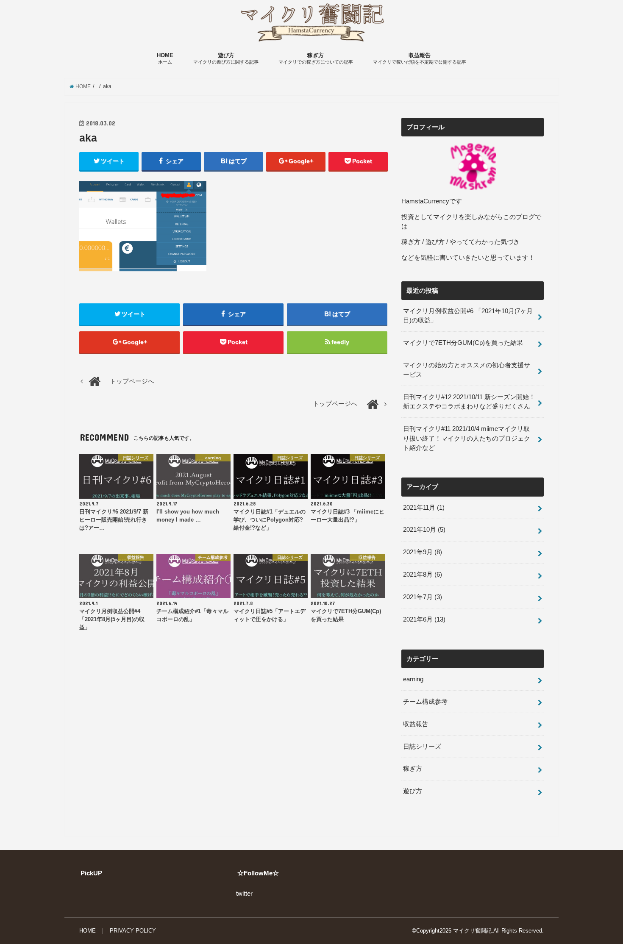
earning (413, 679)
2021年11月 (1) (424, 507)
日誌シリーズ (422, 746)
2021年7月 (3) (422, 597)
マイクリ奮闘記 (472, 930)
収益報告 (419, 58)
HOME (165, 58)
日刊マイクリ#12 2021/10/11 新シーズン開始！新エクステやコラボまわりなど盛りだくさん (469, 402)
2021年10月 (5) (424, 529)
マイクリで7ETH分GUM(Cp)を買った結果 (463, 342)
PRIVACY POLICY (133, 930)
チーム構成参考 (425, 701)
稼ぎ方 (315, 58)
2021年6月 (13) (424, 619)
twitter (244, 893)
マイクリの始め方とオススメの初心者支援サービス (466, 370)
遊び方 (226, 58)
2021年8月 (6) (422, 574)
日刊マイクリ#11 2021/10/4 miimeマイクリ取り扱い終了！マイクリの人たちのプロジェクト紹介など (466, 438)
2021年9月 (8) (422, 552)
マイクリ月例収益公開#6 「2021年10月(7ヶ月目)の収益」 (468, 316)
